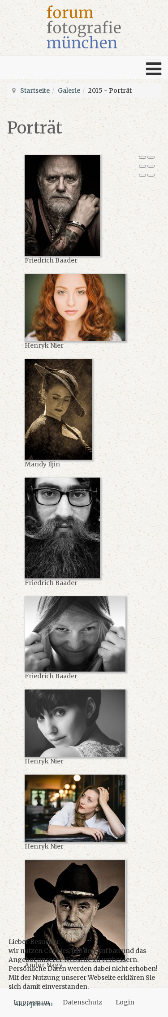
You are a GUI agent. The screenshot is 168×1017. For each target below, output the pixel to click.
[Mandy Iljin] (82, 409)
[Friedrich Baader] (82, 205)
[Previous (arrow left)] (142, 175)
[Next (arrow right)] (151, 175)
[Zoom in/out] (151, 166)
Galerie (69, 90)
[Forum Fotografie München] (83, 26)
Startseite (35, 90)
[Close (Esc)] (142, 157)
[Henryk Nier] (82, 307)
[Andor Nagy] (82, 910)
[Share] (151, 157)
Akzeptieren (33, 1004)
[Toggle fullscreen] (142, 166)
